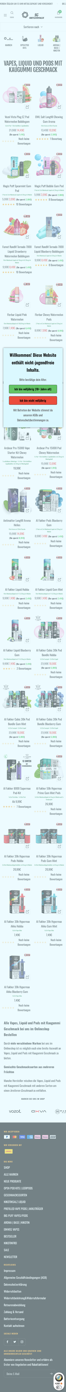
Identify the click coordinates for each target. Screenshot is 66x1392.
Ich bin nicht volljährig (33, 400)
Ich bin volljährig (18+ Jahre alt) (32, 389)
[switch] (59, 1387)
